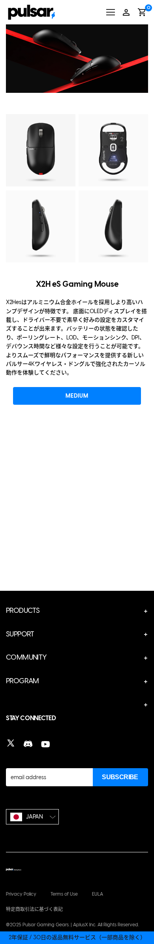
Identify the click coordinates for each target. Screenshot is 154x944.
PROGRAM (22, 681)
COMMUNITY (26, 657)
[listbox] (32, 816)
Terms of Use (64, 894)
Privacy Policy (21, 894)
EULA (97, 894)
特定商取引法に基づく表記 (34, 909)
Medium (77, 396)
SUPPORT (20, 634)
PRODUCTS (22, 610)
